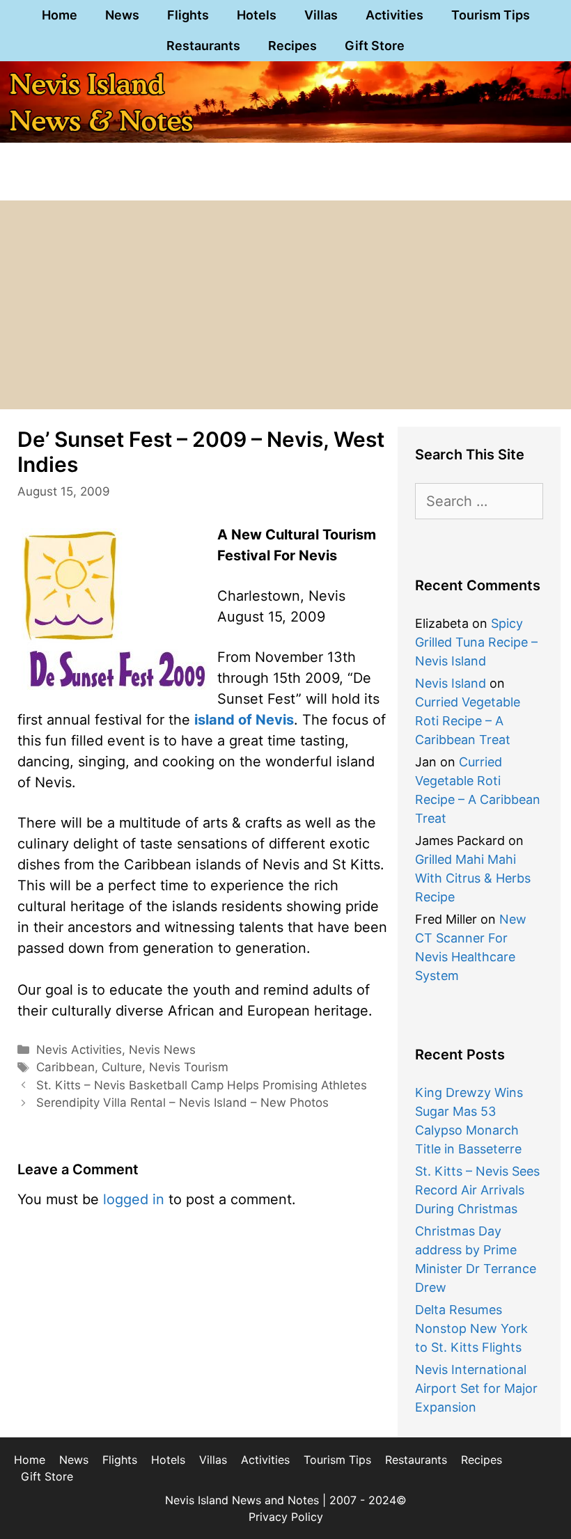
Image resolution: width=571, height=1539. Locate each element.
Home (59, 15)
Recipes (292, 45)
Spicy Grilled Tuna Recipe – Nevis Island (476, 642)
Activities (394, 15)
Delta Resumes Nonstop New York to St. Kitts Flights (471, 1328)
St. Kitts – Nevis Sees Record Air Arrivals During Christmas (477, 1190)
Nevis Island (450, 683)
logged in (133, 1199)
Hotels (256, 15)
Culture (122, 1067)
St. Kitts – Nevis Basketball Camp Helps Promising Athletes (201, 1085)
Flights (188, 15)
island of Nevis (244, 719)
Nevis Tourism (188, 1067)
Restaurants (203, 45)
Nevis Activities (79, 1050)
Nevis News (162, 1050)
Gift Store (375, 45)
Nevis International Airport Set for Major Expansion (476, 1388)
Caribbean (65, 1067)
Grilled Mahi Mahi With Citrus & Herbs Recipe (473, 878)
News (122, 15)
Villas (321, 15)
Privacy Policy (286, 1517)
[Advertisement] (285, 304)
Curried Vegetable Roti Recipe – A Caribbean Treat (467, 721)
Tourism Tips (490, 15)
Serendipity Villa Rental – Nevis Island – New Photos (182, 1103)
